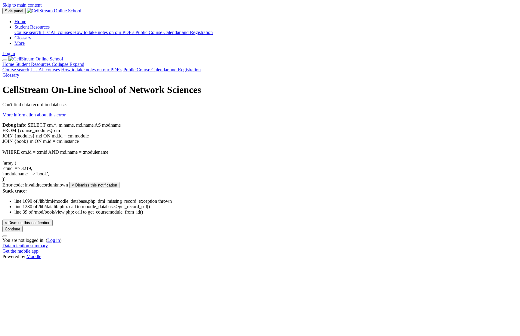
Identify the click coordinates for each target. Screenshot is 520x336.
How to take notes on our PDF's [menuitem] (104, 32)
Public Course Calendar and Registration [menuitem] (174, 32)
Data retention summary (25, 245)
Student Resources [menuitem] (32, 26)
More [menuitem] (19, 43)
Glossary (10, 75)
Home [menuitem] (20, 21)
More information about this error (34, 114)
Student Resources (49, 64)
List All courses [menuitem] (57, 32)
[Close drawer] (4, 60)
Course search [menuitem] (28, 32)
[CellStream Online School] (35, 58)
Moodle (33, 256)
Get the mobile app (20, 251)
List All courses (45, 69)
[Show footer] (4, 236)
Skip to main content (22, 5)
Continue (12, 229)
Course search (15, 69)
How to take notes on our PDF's (91, 69)
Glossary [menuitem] (22, 37)
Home (8, 64)
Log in (8, 53)
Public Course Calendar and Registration (162, 69)
